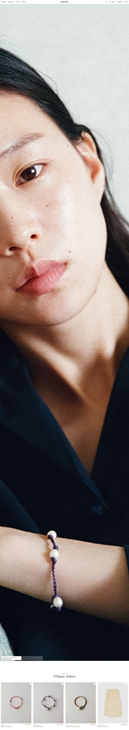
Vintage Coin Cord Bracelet (72, 726)
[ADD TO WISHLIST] (30, 684)
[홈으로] (64, 2)
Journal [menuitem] (17, 2)
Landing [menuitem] (3, 2)
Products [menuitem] (10, 2)
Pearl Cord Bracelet (38, 726)
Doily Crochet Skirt (103, 726)
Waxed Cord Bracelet (6, 726)
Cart (126, 2)
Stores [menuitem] (24, 2)
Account (119, 2)
